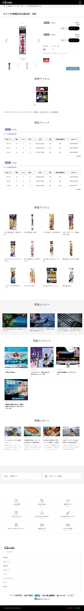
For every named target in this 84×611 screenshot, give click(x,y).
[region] (42, 97)
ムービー (5, 574)
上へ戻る (78, 156)
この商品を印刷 (72, 68)
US (8, 552)
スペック (72, 28)
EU (11, 552)
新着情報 (5, 565)
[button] (39, 40)
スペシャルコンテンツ (8, 578)
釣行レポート (6, 570)
